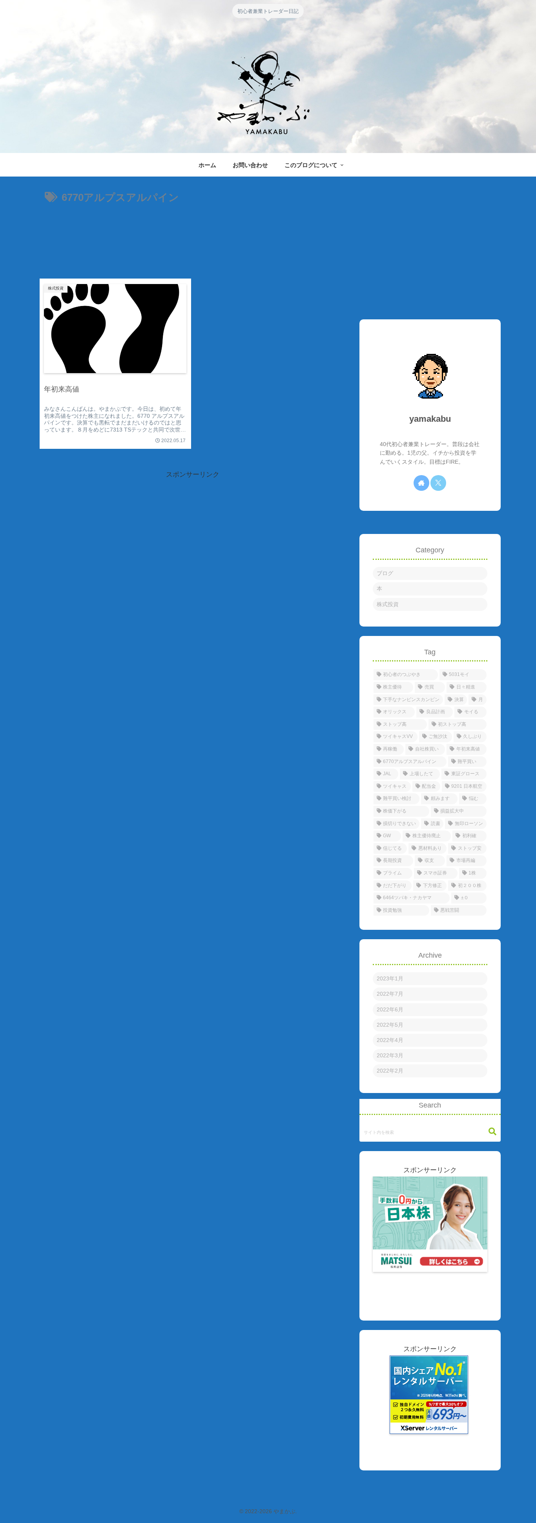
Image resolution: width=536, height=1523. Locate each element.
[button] (492, 1131)
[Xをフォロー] (438, 483)
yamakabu (430, 419)
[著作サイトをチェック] (421, 483)
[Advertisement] (193, 237)
